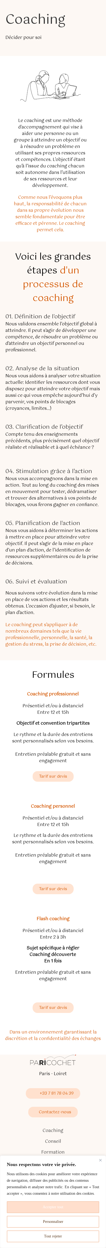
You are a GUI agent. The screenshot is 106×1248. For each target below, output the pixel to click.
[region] (53, 1201)
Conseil (53, 1141)
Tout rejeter (53, 1236)
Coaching (53, 1131)
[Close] (100, 1160)
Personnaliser (53, 1222)
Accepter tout (53, 1207)
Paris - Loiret (53, 1074)
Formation (53, 1152)
